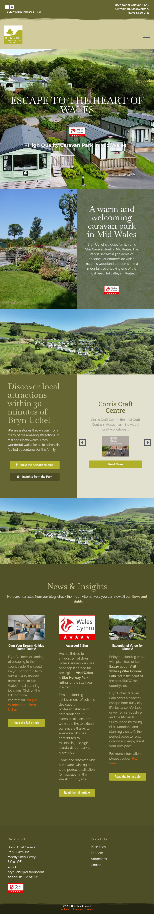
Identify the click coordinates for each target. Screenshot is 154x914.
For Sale (97, 853)
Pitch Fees (98, 847)
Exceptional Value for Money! (127, 647)
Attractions (99, 859)
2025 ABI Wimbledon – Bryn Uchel (23, 705)
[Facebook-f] (7, 7)
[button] (83, 442)
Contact (96, 865)
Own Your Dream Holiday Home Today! (26, 647)
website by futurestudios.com (77, 909)
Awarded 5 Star (77, 646)
